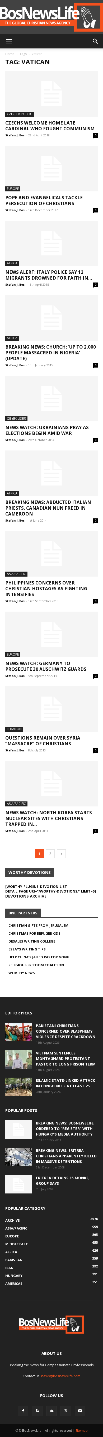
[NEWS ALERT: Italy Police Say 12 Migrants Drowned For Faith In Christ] (51, 243)
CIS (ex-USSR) (16, 418)
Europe (13, 188)
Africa (12, 263)
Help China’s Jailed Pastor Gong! (39, 957)
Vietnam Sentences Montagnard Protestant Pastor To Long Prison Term (66, 1059)
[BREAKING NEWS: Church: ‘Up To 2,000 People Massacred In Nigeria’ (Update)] (51, 318)
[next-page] (61, 853)
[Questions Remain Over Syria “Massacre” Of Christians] (51, 709)
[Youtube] (80, 1411)
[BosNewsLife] (51, 17)
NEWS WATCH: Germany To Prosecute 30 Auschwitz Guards (45, 666)
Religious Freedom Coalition (36, 965)
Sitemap (82, 1430)
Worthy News (21, 972)
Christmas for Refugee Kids (34, 933)
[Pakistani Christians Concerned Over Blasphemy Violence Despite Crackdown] (18, 1032)
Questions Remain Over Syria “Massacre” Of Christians (42, 741)
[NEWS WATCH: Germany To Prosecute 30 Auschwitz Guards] (51, 634)
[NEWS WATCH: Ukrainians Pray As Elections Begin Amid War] (51, 398)
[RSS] (37, 1411)
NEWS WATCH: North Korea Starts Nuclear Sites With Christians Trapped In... (48, 818)
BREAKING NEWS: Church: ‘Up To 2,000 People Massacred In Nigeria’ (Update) (50, 352)
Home (10, 54)
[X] (65, 1411)
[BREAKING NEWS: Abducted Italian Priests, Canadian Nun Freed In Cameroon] (51, 473)
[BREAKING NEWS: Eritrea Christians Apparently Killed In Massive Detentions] (18, 1157)
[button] (9, 41)
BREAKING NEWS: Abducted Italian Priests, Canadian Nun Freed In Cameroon (48, 508)
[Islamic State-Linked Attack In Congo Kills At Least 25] (18, 1087)
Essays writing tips (27, 949)
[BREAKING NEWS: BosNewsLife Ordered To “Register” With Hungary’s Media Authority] (18, 1129)
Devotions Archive (25, 896)
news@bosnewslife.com (60, 1376)
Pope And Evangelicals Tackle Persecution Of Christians (44, 200)
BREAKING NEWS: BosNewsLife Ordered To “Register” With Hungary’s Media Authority (65, 1129)
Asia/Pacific (16, 574)
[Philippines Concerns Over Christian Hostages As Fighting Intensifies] (51, 554)
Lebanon (14, 729)
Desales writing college (31, 941)
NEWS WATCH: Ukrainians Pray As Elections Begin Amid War (47, 430)
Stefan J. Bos (15, 135)
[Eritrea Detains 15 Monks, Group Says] (18, 1184)
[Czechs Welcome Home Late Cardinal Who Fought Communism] (51, 94)
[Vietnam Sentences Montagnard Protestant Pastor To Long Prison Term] (18, 1059)
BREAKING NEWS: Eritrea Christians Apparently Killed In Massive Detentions (66, 1156)
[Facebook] (23, 1411)
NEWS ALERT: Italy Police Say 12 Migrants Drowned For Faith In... (48, 275)
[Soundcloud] (51, 1411)
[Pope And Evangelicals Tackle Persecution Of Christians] (51, 168)
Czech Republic (19, 114)
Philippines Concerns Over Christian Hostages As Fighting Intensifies (46, 588)
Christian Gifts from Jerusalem (38, 925)
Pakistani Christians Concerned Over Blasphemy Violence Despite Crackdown (65, 1031)
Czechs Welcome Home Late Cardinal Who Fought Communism (50, 126)
